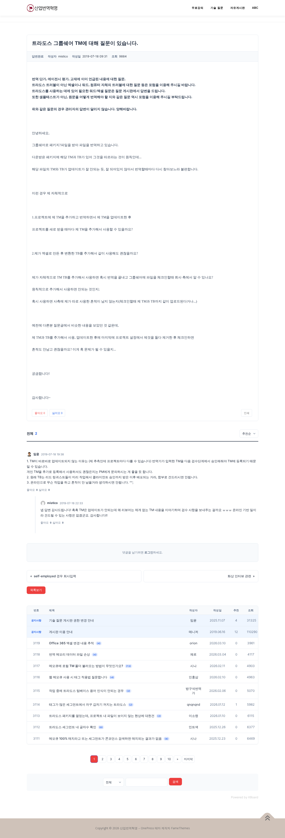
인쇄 (246, 413)
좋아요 (40, 413)
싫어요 (57, 413)
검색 (175, 782)
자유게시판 (237, 7)
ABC (255, 7)
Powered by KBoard (244, 797)
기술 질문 (217, 7)
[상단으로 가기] (267, 818)
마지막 (188, 759)
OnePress (147, 828)
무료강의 (197, 7)
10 (169, 759)
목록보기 (36, 590)
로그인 (148, 552)
